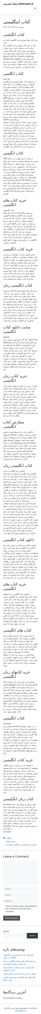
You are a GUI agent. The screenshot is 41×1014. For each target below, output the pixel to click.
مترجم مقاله (10, 841)
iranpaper (7, 831)
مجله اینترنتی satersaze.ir (18, 3)
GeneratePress (20, 1011)
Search (6, 931)
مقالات (8, 838)
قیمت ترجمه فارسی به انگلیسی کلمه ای (21, 844)
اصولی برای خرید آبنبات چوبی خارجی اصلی (19, 974)
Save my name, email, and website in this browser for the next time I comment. (21, 909)
